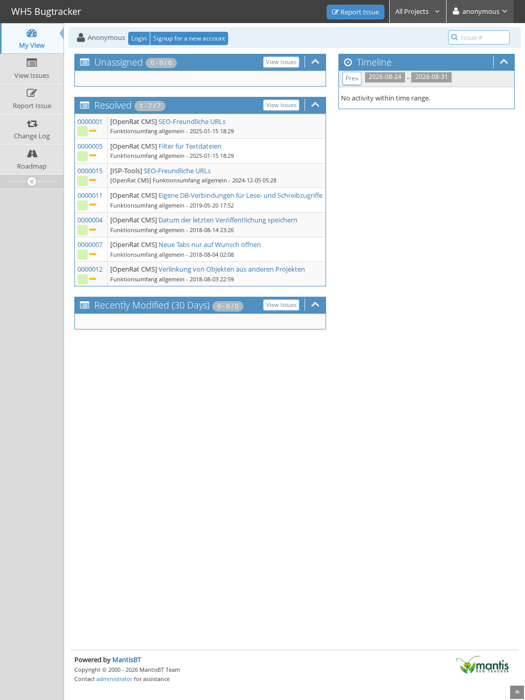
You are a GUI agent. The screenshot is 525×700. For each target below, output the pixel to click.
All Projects (413, 11)
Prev (352, 78)
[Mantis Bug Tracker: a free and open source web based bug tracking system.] (482, 664)
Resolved (113, 105)
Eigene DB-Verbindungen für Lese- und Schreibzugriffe (240, 195)
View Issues (281, 62)
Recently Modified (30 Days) (152, 305)
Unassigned (118, 62)
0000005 (90, 146)
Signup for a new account (189, 38)
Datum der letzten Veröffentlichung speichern (227, 219)
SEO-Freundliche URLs (192, 121)
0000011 (90, 195)
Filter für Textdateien (189, 146)
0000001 (90, 121)
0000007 (90, 244)
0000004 (90, 219)
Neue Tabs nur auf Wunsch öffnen (209, 244)
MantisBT (126, 659)
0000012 (90, 269)
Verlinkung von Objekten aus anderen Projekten (231, 269)
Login (139, 38)
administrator (114, 679)
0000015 (90, 170)
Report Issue (359, 11)
